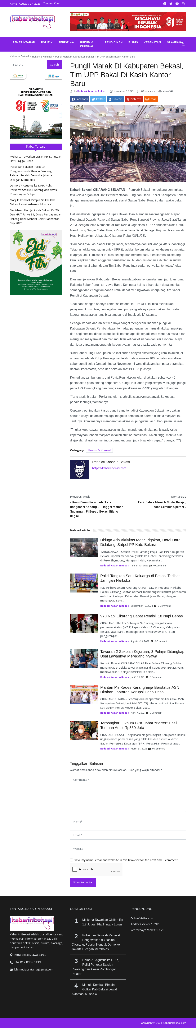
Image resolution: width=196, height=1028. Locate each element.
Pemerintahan (24, 42)
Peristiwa (66, 42)
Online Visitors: (141, 918)
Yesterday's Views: (143, 930)
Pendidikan (113, 42)
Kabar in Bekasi (19, 56)
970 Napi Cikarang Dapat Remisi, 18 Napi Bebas (141, 616)
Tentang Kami (51, 3)
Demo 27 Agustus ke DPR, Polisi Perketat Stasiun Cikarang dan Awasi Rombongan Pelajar (33, 189)
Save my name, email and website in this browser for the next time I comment (126, 860)
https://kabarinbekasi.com (109, 468)
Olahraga (175, 42)
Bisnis (133, 42)
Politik (47, 42)
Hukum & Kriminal (87, 44)
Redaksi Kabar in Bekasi (91, 91)
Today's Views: (141, 924)
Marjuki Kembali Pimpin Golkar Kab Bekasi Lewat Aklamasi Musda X (94, 989)
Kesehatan (152, 42)
